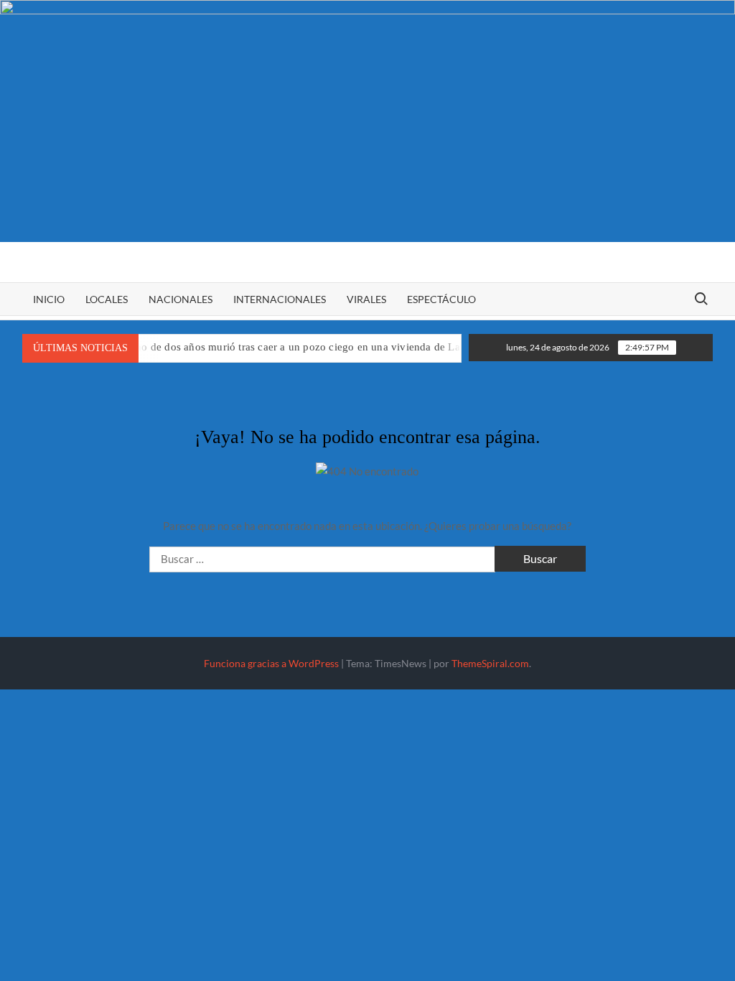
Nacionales (180, 299)
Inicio (49, 299)
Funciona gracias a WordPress (271, 663)
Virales (366, 299)
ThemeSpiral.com (490, 663)
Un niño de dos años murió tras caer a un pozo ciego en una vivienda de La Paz (281, 347)
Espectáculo (441, 299)
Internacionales (279, 299)
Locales (106, 299)
